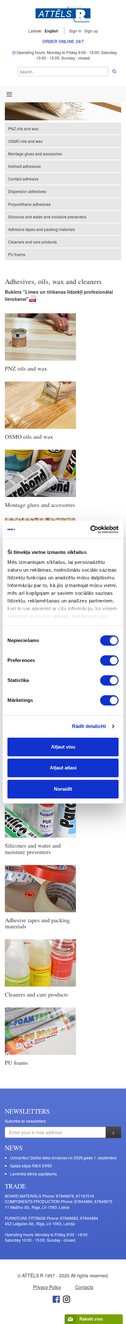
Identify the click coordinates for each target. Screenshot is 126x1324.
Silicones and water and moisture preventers (47, 216)
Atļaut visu (63, 746)
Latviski (35, 30)
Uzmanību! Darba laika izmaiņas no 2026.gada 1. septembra (63, 1157)
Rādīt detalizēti (89, 726)
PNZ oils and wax (23, 128)
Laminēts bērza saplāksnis (33, 1173)
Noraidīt (63, 789)
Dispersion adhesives (27, 191)
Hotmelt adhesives (24, 166)
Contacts (84, 1287)
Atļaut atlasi (63, 767)
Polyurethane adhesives (29, 204)
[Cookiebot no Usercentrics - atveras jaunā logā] (91, 529)
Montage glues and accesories (35, 153)
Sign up (91, 30)
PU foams (16, 254)
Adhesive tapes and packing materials (41, 229)
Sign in (75, 30)
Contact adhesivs (23, 178)
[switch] (109, 660)
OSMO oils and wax (25, 141)
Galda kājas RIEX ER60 (31, 1165)
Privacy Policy (47, 1287)
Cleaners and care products (32, 241)
